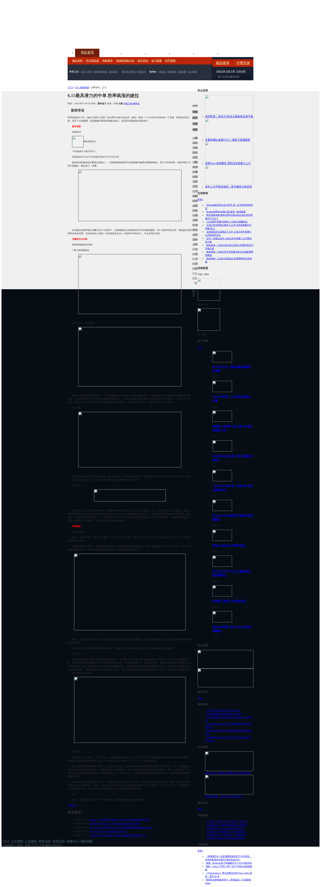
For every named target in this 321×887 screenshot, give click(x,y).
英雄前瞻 (171, 71)
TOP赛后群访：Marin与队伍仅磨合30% (225, 828)
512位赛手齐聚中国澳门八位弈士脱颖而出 (227, 221)
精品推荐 (222, 63)
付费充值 (243, 63)
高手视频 (170, 60)
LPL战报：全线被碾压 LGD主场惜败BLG (226, 831)
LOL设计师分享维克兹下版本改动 (223, 710)
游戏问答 (113, 71)
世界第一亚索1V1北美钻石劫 (229, 600)
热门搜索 (156, 60)
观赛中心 (159, 53)
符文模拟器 (92, 60)
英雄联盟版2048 (125, 60)
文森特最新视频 (194, 206)
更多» (200, 199)
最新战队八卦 (192, 237)
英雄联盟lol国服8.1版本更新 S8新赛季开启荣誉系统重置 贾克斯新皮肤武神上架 (96, 40)
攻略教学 (107, 60)
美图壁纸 (208, 53)
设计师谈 (192, 71)
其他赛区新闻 (197, 198)
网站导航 (87, 841)
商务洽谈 (45, 841)
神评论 (136, 103)
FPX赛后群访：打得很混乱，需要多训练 (226, 835)
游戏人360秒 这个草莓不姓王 (229, 545)
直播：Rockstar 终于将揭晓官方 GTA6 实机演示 (229, 863)
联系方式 (59, 841)
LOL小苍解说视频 (194, 239)
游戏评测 (240, 71)
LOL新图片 (193, 179)
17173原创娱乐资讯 (192, 177)
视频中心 (111, 53)
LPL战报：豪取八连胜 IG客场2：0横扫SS (226, 821)
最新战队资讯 (192, 208)
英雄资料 (135, 53)
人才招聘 (17, 841)
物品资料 (77, 60)
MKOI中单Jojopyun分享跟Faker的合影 (108, 831)
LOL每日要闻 (192, 148)
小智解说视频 (194, 270)
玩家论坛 (232, 53)
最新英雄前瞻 (196, 208)
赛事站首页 (197, 148)
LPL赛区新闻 (197, 172)
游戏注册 (221, 71)
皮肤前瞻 (182, 71)
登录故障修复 (100, 71)
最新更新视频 (194, 150)
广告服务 (31, 841)
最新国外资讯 (196, 150)
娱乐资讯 (143, 60)
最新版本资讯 (196, 179)
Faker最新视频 (194, 177)
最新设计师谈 (196, 237)
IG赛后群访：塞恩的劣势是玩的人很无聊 (226, 825)
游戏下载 (230, 71)
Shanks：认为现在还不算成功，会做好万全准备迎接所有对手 (120, 819)
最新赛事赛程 (197, 227)
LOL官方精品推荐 (193, 230)
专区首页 (87, 52)
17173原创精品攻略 (193, 152)
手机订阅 (127, 103)
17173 (70, 87)
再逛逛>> (72, 805)
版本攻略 (184, 53)
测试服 (162, 71)
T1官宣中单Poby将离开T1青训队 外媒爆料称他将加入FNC (118, 835)
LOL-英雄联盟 (82, 87)
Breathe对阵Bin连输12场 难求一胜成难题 (226, 211)
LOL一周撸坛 (197, 254)
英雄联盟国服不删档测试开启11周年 (224, 714)
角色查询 (141, 71)
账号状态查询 (128, 71)
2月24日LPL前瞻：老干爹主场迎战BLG (225, 838)
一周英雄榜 (193, 201)
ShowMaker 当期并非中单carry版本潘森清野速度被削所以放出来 (121, 827)
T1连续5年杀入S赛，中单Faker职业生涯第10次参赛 (115, 823)
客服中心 (73, 841)
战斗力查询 (86, 71)
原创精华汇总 (192, 266)
